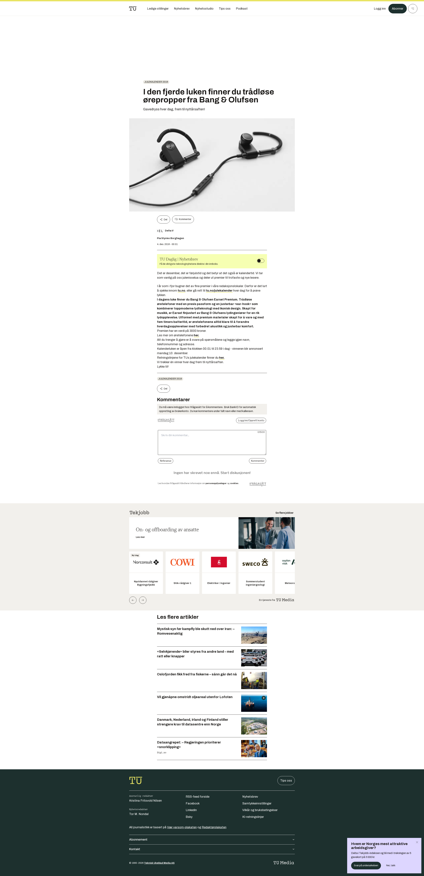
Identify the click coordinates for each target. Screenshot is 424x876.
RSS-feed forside (197, 796)
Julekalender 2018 (156, 82)
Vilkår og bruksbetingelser (260, 810)
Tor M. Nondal (139, 814)
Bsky (189, 817)
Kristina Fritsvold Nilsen (145, 800)
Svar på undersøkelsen (366, 865)
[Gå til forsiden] (132, 8)
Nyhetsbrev (250, 796)
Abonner (397, 8)
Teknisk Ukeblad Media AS (159, 863)
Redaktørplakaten (214, 827)
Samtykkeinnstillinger (256, 803)
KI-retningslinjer (253, 817)
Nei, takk (390, 865)
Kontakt (134, 849)
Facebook (193, 803)
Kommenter (185, 219)
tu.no (181, 290)
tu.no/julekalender (219, 290)
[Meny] (412, 8)
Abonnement (138, 839)
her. (196, 335)
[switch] (260, 261)
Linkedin (191, 810)
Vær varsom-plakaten (182, 827)
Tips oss (286, 780)
